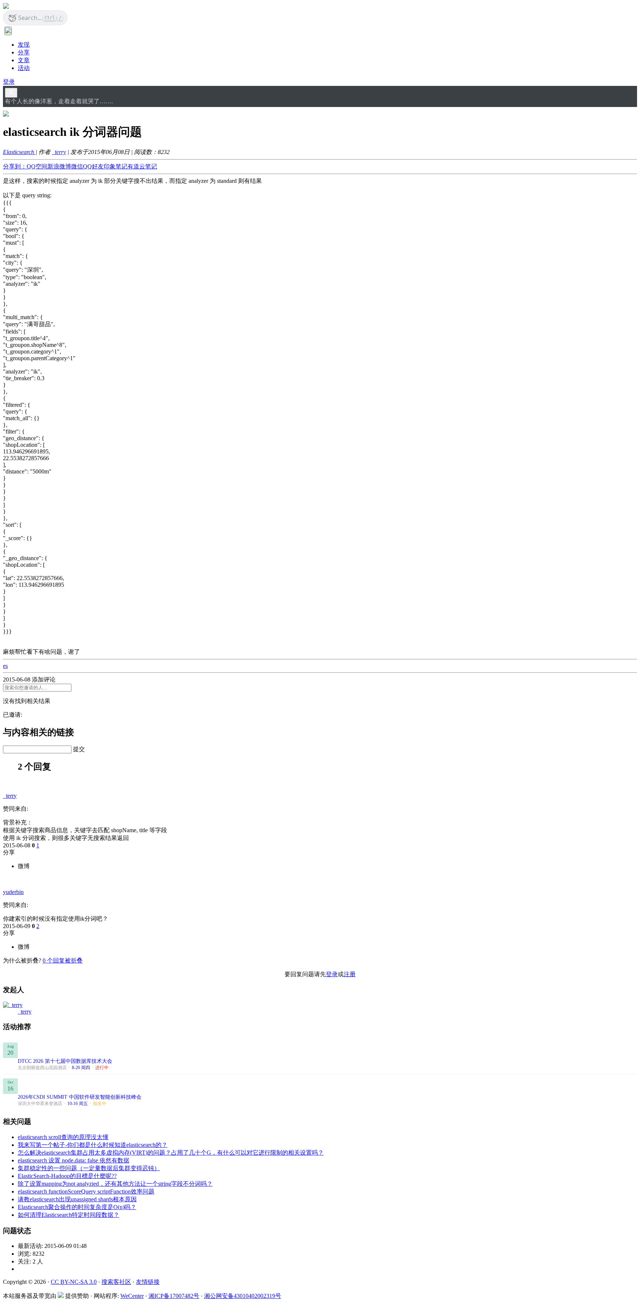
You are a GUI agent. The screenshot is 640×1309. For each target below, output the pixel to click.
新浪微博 (59, 166)
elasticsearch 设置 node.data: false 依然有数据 (73, 1160)
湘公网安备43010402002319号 (242, 1296)
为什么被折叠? (22, 960)
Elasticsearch (19, 152)
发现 (24, 44)
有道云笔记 (142, 166)
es (5, 666)
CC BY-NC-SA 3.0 (74, 1282)
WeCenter (132, 1296)
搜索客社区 (116, 1282)
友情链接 (148, 1282)
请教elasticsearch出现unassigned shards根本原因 (77, 1199)
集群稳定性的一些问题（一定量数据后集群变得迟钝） (89, 1168)
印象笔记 (115, 166)
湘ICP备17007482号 (174, 1296)
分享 (24, 52)
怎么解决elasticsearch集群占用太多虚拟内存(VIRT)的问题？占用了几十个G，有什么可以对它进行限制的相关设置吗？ (171, 1152)
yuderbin (13, 892)
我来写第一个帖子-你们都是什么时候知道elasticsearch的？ (92, 1145)
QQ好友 (93, 166)
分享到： (15, 166)
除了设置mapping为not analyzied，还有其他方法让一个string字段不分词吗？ (115, 1184)
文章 (24, 60)
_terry (59, 152)
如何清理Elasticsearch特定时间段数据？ (68, 1215)
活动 (24, 68)
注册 (350, 974)
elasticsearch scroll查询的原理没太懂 (63, 1137)
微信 (77, 166)
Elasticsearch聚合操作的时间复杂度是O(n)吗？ (77, 1207)
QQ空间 (37, 166)
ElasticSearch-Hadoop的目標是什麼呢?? (67, 1176)
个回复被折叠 (63, 960)
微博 (24, 866)
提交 (79, 749)
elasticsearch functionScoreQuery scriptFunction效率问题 (86, 1191)
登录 (9, 81)
